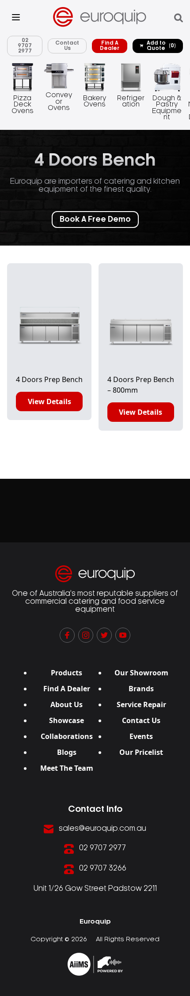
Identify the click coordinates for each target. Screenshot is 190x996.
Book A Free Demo (95, 219)
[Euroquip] (95, 964)
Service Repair (141, 704)
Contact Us (67, 46)
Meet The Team (66, 768)
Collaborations (67, 736)
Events (141, 736)
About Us (66, 704)
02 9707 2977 (25, 45)
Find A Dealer (109, 46)
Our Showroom (141, 673)
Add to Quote (161, 46)
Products (66, 673)
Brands (141, 688)
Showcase (66, 720)
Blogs (66, 752)
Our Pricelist (141, 752)
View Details (49, 401)
